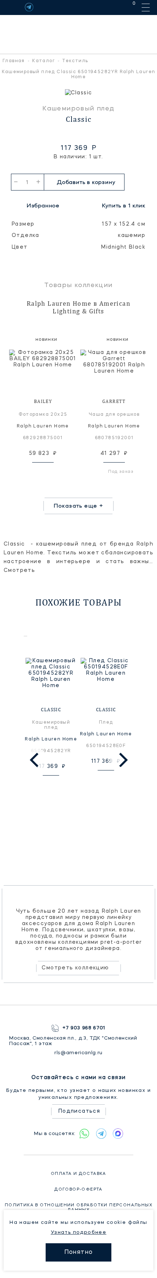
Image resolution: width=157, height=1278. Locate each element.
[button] (7, 93)
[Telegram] (29, 7)
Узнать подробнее (78, 1232)
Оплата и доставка (78, 1174)
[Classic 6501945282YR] (78, 93)
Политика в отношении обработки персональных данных (78, 1207)
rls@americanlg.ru (78, 1053)
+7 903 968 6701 (84, 1028)
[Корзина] (127, 7)
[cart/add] (51, 472)
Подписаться (79, 1111)
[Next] (122, 760)
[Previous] (35, 760)
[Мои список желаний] (108, 7)
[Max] (118, 1133)
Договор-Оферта (78, 1190)
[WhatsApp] (84, 1133)
